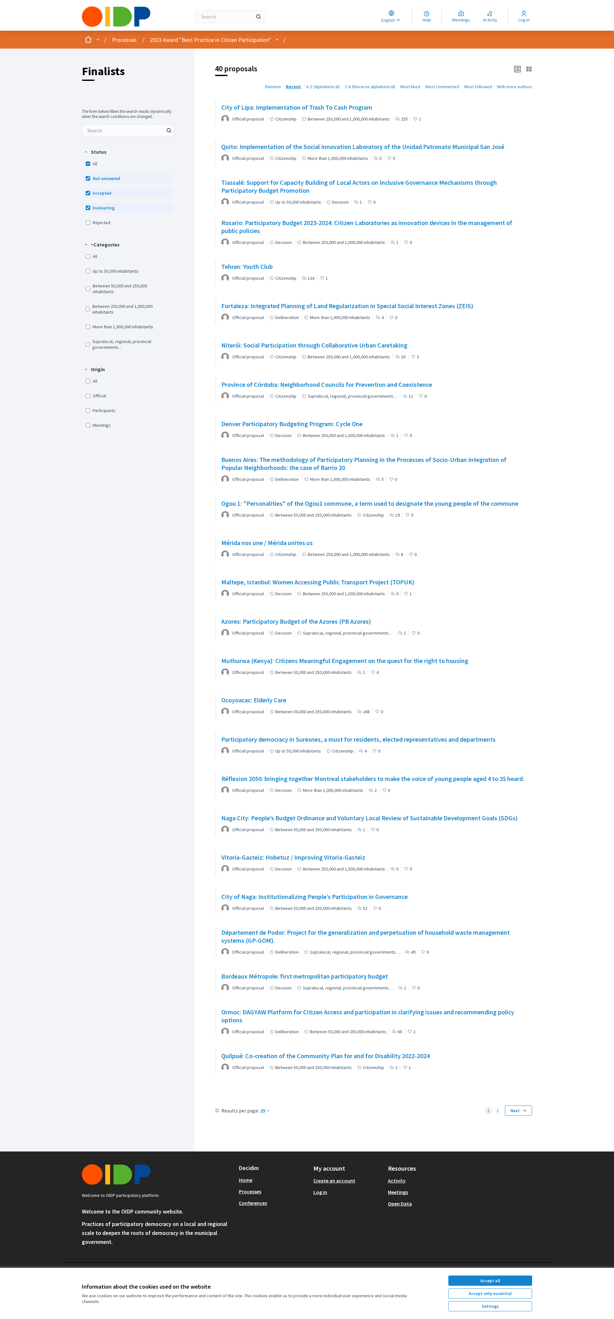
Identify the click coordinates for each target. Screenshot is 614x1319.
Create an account (334, 1180)
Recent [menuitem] (293, 87)
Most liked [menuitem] (410, 87)
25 (262, 1110)
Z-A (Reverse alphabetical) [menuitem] (370, 87)
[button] (95, 152)
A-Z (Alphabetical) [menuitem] (323, 87)
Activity (396, 1180)
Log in (320, 1192)
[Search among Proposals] (168, 130)
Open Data (400, 1203)
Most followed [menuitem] (478, 87)
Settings (490, 1306)
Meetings (398, 1192)
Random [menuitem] (273, 87)
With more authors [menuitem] (514, 87)
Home (245, 1180)
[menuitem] (128, 130)
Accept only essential (490, 1293)
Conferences (253, 1203)
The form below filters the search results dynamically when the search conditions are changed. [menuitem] (126, 114)
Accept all (490, 1281)
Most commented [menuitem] (442, 87)
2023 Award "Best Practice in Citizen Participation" (210, 39)
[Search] (258, 17)
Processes (124, 39)
